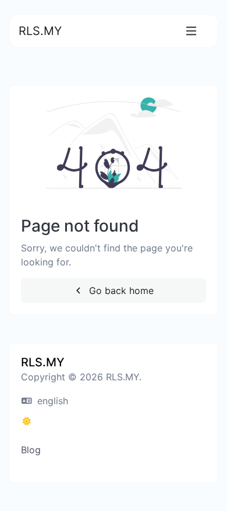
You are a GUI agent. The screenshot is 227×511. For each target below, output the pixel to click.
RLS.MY (40, 31)
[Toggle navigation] (191, 31)
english (51, 401)
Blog (31, 450)
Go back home (120, 290)
